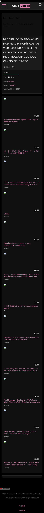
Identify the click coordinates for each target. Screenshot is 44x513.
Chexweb (10, 82)
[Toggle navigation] (3, 5)
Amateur (13, 85)
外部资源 (22, 506)
